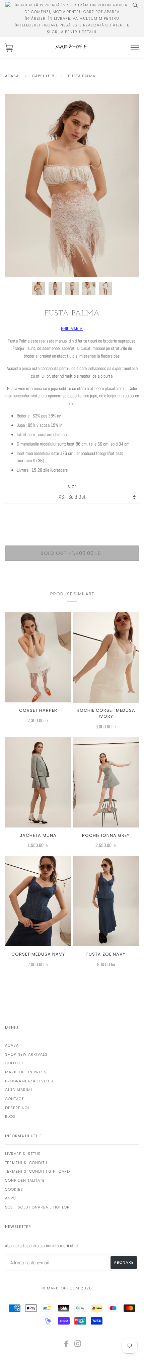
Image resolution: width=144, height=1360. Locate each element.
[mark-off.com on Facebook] (66, 1345)
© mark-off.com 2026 (67, 1288)
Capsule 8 (43, 76)
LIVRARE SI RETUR (23, 1153)
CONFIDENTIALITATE (25, 1180)
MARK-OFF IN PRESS (26, 1072)
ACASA (12, 1045)
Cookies (14, 1189)
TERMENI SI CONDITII (26, 1162)
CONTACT (14, 1098)
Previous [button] (16, 185)
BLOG (10, 1116)
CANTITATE (72, 517)
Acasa (12, 76)
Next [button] (127, 185)
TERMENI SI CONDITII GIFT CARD (37, 1171)
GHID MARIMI (72, 328)
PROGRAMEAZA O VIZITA (29, 1081)
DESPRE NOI (17, 1107)
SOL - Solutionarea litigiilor (37, 1207)
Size (72, 486)
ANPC (10, 1198)
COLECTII (14, 1063)
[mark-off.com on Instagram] (77, 1345)
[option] (72, 185)
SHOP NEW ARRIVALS (26, 1054)
